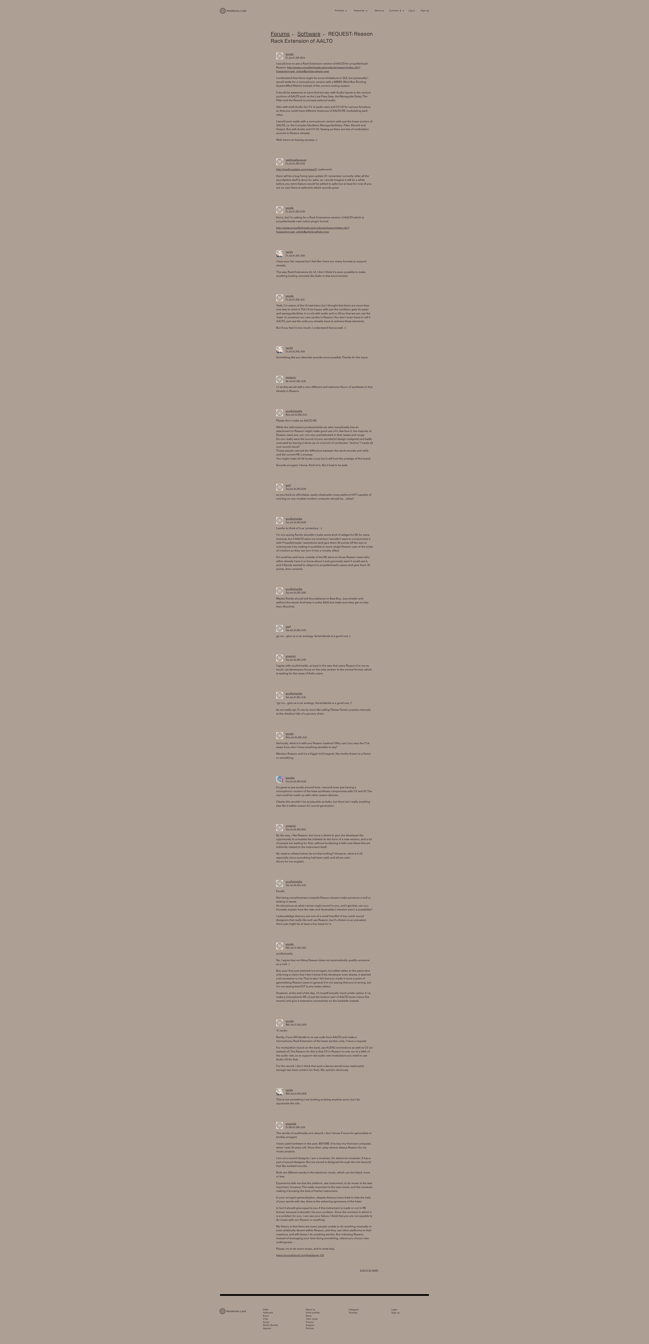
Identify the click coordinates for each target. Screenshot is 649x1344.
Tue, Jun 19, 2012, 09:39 (296, 522)
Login (394, 1310)
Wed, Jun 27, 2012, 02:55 (296, 1025)
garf (288, 485)
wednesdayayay (296, 160)
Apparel (267, 1329)
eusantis (291, 1124)
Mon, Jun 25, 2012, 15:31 (296, 737)
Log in (411, 11)
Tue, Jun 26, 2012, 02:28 (296, 781)
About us (379, 11)
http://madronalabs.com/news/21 (297, 169)
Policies (310, 1329)
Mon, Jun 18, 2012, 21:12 (296, 415)
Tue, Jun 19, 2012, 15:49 (296, 660)
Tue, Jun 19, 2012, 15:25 (296, 630)
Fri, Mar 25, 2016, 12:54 (295, 1127)
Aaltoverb (268, 1313)
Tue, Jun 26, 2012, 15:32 (296, 885)
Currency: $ (395, 11)
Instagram (354, 1310)
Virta (265, 1319)
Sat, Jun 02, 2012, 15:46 (296, 381)
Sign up (425, 11)
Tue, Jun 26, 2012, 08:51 (296, 829)
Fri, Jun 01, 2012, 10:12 (295, 300)
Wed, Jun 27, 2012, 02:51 (296, 948)
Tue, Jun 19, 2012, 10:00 (296, 593)
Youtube (353, 1313)
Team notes (312, 1319)
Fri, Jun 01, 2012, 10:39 (295, 351)
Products (339, 11)
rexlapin (291, 377)
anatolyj (291, 656)
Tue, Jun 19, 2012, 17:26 (296, 697)
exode (290, 54)
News (308, 1316)
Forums (280, 34)
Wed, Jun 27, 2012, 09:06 (296, 1094)
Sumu (266, 1322)
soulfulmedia (294, 411)
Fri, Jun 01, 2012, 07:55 (295, 211)
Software (308, 34)
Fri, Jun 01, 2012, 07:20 (295, 163)
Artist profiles (313, 1313)
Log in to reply (369, 1270)
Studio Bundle (270, 1325)
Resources (359, 11)
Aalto (265, 1310)
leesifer (290, 778)
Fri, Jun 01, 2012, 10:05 (295, 256)
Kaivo (266, 1316)
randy (289, 252)
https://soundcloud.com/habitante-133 (300, 1255)
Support (310, 1325)
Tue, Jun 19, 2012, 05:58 (296, 489)
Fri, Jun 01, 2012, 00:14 (295, 58)
